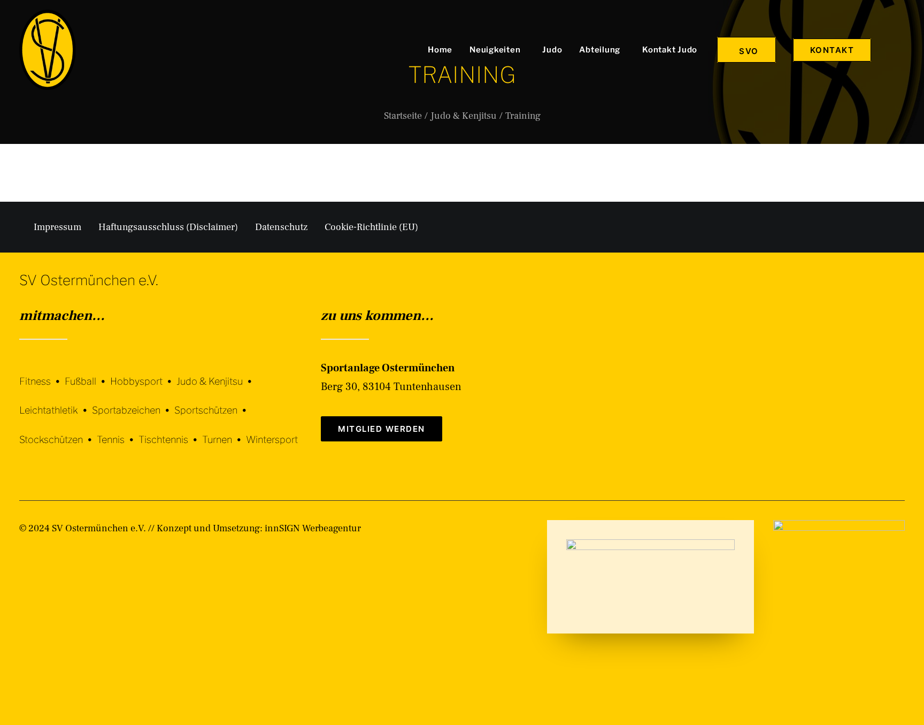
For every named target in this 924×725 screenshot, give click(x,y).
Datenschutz (281, 227)
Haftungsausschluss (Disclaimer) (168, 227)
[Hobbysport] (143, 373)
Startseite (403, 116)
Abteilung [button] (599, 50)
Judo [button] (552, 50)
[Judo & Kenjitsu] (216, 373)
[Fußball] (87, 373)
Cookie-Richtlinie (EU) (371, 227)
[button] (900, 50)
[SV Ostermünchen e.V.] (47, 50)
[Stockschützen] (58, 431)
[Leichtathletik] (55, 402)
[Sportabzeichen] (133, 402)
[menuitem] (440, 50)
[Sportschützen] (212, 402)
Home (440, 50)
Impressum (57, 227)
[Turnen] (224, 431)
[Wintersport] (272, 431)
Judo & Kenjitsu (463, 116)
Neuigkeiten (494, 50)
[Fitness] (42, 375)
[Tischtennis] (170, 431)
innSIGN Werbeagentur (313, 528)
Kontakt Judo (669, 50)
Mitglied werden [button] (381, 429)
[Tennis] (117, 431)
